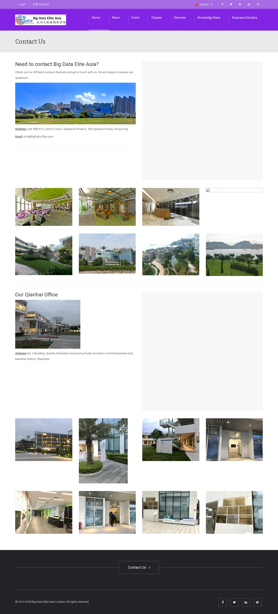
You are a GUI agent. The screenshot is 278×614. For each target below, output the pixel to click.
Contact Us (138, 567)
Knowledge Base (209, 17)
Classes (156, 17)
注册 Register (41, 4)
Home (96, 17)
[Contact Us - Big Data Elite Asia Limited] (40, 19)
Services (180, 17)
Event (135, 17)
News (116, 17)
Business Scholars (244, 17)
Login (22, 4)
